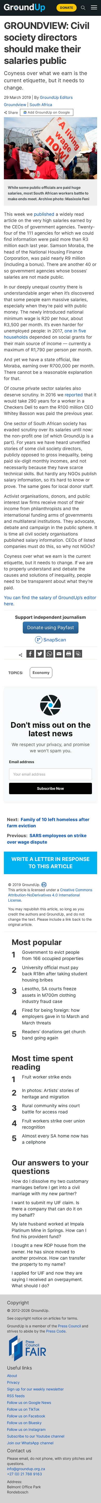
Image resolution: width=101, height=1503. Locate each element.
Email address (21, 762)
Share (13, 112)
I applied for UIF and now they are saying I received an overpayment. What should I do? (47, 1279)
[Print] (69, 656)
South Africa (41, 104)
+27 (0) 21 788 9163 (24, 1474)
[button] (94, 7)
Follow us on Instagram (26, 1429)
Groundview (15, 104)
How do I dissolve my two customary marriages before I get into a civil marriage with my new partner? (50, 1187)
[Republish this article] (78, 656)
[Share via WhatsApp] (50, 656)
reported (74, 394)
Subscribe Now (50, 788)
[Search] (83, 8)
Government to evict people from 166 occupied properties (52, 955)
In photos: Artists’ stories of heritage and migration (50, 1093)
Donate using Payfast (50, 627)
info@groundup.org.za (26, 1469)
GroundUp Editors (56, 97)
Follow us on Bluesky (24, 1422)
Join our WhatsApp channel (30, 1443)
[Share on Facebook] (31, 656)
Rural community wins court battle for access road (51, 1108)
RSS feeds (16, 1396)
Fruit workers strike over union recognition (53, 1124)
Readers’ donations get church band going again (53, 1034)
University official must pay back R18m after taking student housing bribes (54, 974)
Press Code (56, 1331)
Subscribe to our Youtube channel (35, 1436)
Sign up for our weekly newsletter (35, 1389)
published (44, 214)
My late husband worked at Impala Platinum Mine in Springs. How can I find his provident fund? (49, 1230)
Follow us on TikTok (23, 1409)
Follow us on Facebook (26, 1416)
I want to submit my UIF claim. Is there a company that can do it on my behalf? (47, 1209)
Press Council (69, 1326)
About (12, 1375)
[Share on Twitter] (40, 656)
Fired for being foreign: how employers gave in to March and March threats (55, 1016)
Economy (41, 672)
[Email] (59, 656)
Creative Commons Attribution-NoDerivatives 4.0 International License (50, 895)
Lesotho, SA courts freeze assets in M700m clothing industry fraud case (49, 995)
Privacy (13, 1382)
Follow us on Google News (29, 1402)
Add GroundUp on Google (49, 112)
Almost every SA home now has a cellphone (55, 1139)
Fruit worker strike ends (46, 1077)
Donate (66, 8)
